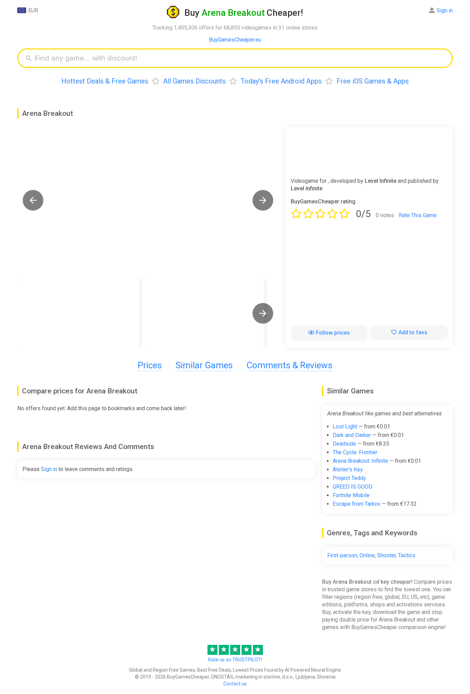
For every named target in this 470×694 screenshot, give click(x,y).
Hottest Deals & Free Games (104, 81)
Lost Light (345, 426)
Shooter (386, 555)
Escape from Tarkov (357, 504)
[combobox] (240, 58)
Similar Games (204, 365)
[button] (33, 200)
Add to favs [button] (412, 332)
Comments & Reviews (289, 365)
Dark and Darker (352, 435)
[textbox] (240, 58)
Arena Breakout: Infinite (360, 461)
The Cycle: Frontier (355, 452)
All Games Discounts (194, 81)
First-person (342, 555)
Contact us (235, 683)
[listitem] (78, 313)
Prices (150, 365)
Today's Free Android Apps (281, 81)
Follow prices (333, 332)
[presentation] (263, 313)
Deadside (344, 443)
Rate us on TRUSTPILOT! (235, 659)
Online (367, 555)
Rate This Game (418, 215)
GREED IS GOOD (352, 486)
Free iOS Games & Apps (373, 81)
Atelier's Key (348, 469)
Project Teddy (349, 478)
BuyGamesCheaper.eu (235, 39)
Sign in (445, 10)
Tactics (406, 555)
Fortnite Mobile (351, 495)
